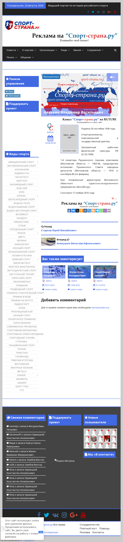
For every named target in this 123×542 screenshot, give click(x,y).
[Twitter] (46, 514)
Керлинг (22, 240)
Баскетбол (21, 177)
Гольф (22, 225)
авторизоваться (100, 307)
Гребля (21, 233)
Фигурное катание (22, 367)
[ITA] (100, 438)
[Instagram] (64, 514)
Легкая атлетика (22, 255)
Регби (21, 307)
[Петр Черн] (94, 432)
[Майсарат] (107, 438)
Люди (64, 50)
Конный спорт (22, 248)
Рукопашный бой (22, 311)
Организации (47, 50)
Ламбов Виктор (35, 459)
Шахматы (22, 378)
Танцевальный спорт (22, 345)
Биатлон (21, 180)
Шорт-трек (21, 386)
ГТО (22, 390)
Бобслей (22, 188)
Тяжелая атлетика (22, 360)
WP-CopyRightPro (27, 540)
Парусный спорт (22, 277)
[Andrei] (87, 445)
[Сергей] (114, 445)
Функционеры (51, 76)
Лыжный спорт (21, 259)
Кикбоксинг (22, 244)
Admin (50, 132)
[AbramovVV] (100, 445)
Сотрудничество (90, 524)
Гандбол (22, 218)
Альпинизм (22, 169)
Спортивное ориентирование (23, 334)
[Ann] (100, 432)
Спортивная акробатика (22, 330)
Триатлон (22, 352)
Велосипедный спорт (21, 199)
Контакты (98, 532)
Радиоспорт (21, 304)
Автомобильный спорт (21, 165)
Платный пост (88, 528)
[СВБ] (94, 445)
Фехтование (22, 363)
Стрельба (21, 341)
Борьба (21, 195)
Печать (10, 57)
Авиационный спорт (21, 162)
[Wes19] (94, 438)
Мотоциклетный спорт (21, 270)
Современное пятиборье (22, 326)
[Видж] (107, 445)
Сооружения (94, 50)
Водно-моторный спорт (22, 210)
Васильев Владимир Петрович (49, 272)
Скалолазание (22, 322)
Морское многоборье (22, 266)
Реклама (85, 532)
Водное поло (22, 203)
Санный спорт (22, 315)
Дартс (21, 236)
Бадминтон (22, 173)
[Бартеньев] (114, 438)
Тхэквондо (22, 356)
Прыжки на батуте (22, 300)
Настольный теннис (22, 274)
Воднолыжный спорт (21, 206)
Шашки (21, 382)
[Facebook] (39, 514)
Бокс (22, 191)
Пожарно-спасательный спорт (23, 292)
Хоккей (21, 375)
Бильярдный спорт (22, 184)
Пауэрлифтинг (22, 281)
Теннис (21, 349)
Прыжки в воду (22, 296)
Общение (26, 57)
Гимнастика (21, 221)
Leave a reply (51, 289)
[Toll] (87, 432)
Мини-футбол (21, 263)
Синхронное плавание (22, 319)
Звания (77, 50)
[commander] (87, 438)
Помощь (104, 528)
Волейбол (22, 214)
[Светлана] (114, 432)
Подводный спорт (21, 289)
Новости (11, 50)
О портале (27, 50)
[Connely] (107, 432)
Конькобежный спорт (21, 251)
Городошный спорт (21, 229)
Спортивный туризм (21, 337)
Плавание (22, 285)
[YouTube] (83, 514)
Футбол (21, 371)
